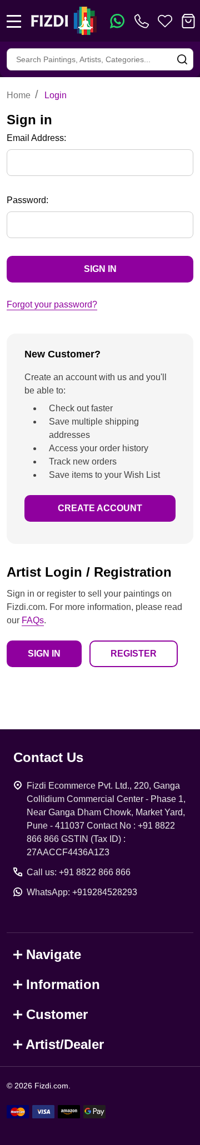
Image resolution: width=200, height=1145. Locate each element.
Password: (27, 200)
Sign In (44, 653)
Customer (57, 1014)
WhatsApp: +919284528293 (82, 892)
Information (63, 984)
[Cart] (188, 21)
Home (19, 95)
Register (134, 653)
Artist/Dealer (65, 1044)
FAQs (33, 620)
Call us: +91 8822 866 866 (79, 872)
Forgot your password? (52, 304)
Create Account (100, 508)
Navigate (53, 954)
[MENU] (14, 21)
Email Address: (36, 138)
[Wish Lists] (165, 21)
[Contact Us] (143, 21)
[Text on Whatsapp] (117, 21)
